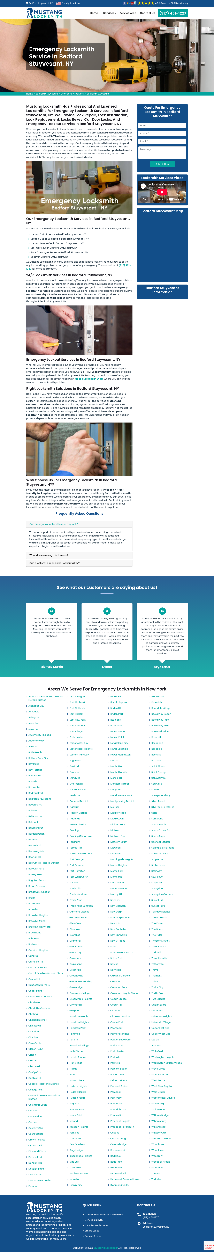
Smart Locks (92, 1230)
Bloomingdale (36, 851)
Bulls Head (34, 938)
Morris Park (116, 871)
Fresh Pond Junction (81, 906)
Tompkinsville (159, 958)
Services (109, 13)
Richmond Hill (118, 1173)
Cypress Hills (35, 1145)
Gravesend (75, 964)
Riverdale (156, 702)
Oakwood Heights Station (124, 993)
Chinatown (34, 1025)
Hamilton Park (77, 1028)
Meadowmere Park (121, 795)
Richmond (116, 1167)
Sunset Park (158, 906)
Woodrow (156, 1156)
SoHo (154, 813)
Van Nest (156, 1045)
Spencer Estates (160, 842)
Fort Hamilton (77, 871)
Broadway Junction (39, 892)
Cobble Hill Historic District (43, 1084)
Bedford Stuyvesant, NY (41, 3)
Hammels (74, 1034)
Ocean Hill (116, 1004)
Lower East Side (119, 749)
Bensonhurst (35, 828)
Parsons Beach (118, 1068)
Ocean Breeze (118, 999)
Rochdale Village (160, 708)
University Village (161, 1022)
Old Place (115, 1010)
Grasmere (75, 958)
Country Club (36, 1128)
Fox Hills (73, 882)
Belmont (33, 822)
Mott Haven (117, 882)
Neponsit (115, 900)
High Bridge (75, 1063)
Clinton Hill (34, 1066)
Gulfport (74, 1010)
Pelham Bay (117, 1074)
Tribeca (155, 981)
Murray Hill (116, 894)
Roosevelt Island (160, 731)
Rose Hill (156, 737)
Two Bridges (158, 999)
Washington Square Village (166, 1063)
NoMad (114, 964)
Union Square (158, 1004)
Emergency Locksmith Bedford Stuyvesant (85, 93)
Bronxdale (34, 903)
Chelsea (33, 1014)
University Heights (161, 1016)
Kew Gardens (77, 1144)
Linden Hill (115, 708)
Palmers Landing (119, 1034)
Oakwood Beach (119, 987)
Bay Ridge (33, 764)
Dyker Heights (77, 696)
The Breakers (159, 917)
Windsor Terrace (161, 1138)
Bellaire (32, 810)
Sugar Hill (156, 882)
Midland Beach (118, 824)
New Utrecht (117, 940)
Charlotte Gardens (39, 1008)
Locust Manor (118, 731)
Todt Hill (156, 952)
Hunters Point (77, 1109)
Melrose (115, 807)
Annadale (33, 711)
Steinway (156, 871)
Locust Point (117, 737)
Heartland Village (79, 1045)
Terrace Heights (160, 911)
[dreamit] (44, 13)
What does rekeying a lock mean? (48, 555)
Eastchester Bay (78, 743)
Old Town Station (120, 1016)
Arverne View (36, 740)
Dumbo (32, 1186)
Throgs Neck (158, 946)
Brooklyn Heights (38, 915)
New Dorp (116, 911)
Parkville (115, 1063)
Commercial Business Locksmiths (104, 1214)
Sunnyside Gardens (162, 894)
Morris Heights (118, 865)
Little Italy (115, 719)
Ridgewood (157, 696)
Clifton (32, 1054)
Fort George (76, 859)
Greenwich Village (79, 993)
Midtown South (118, 842)
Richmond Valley (119, 1185)
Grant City (75, 952)
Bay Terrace (35, 769)
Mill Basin (115, 853)
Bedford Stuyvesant (47, 93)
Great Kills (75, 970)
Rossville (156, 754)
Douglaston (34, 1174)
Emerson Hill (76, 783)
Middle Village (118, 813)
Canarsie (33, 956)
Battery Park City (38, 758)
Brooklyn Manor (37, 921)
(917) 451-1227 (172, 13)
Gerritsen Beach (78, 917)
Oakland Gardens (120, 975)
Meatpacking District (122, 801)
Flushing (74, 830)
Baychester (35, 775)
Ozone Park (117, 1022)
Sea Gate (156, 783)
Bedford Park (35, 793)
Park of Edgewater (121, 1039)
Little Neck (116, 725)
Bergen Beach (36, 833)
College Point (36, 1089)
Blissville (33, 839)
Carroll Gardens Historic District (46, 973)
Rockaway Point (160, 725)
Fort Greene (76, 865)
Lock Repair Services (96, 1225)
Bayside (32, 781)
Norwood (115, 970)
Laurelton (74, 1179)
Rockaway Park (160, 719)
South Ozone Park (161, 830)
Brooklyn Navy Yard (39, 926)
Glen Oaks (75, 923)
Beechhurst (35, 804)
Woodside (157, 1167)
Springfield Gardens (162, 847)
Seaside (155, 789)
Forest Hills (75, 847)
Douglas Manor (37, 1168)
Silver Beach (158, 801)
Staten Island (158, 865)
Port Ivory (116, 1097)
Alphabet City (36, 705)
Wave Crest (158, 1068)
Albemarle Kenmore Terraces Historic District (45, 698)
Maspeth (115, 789)
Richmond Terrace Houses (125, 1179)
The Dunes (157, 923)
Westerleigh (158, 1103)
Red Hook (115, 1156)
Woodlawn (157, 1150)
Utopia (155, 1039)
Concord (33, 1110)
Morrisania (116, 876)
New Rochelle (118, 929)
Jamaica (74, 1132)
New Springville (119, 935)
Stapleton (157, 859)
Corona (32, 1122)
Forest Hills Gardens (80, 853)
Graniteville (76, 946)
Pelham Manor (118, 1080)
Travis (154, 970)
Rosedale (156, 749)
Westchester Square (163, 1097)
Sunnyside (157, 888)
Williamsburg (158, 1121)
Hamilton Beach (78, 1016)
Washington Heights (162, 1057)
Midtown (115, 830)
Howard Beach (77, 1080)
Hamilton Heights (79, 1022)
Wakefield (157, 1051)
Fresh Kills (75, 888)
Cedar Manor (36, 990)
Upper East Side (160, 1028)
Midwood (115, 847)
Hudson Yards (77, 1097)
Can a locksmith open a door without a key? (54, 563)
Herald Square (77, 1057)
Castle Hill (34, 979)
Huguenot (75, 1103)
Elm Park (74, 766)
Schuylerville (158, 778)
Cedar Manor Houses (40, 996)
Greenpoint (76, 975)
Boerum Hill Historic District (43, 863)
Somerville (157, 818)
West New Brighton (162, 1086)
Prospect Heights (120, 1121)
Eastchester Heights (81, 749)
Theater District (160, 940)
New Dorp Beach (120, 917)
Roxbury (156, 760)
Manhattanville (119, 772)
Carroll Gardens (37, 967)
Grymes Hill (75, 1004)
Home (94, 13)
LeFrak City (75, 1185)
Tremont (156, 975)
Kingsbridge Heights (80, 1156)
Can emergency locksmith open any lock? (53, 524)
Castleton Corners (39, 985)
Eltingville (74, 778)
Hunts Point (75, 1115)
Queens (114, 1132)
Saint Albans (158, 766)
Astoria (32, 746)
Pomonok (115, 1092)
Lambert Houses (78, 1173)
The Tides (156, 935)
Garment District (79, 911)
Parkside (115, 1057)
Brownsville (34, 932)
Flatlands (74, 818)
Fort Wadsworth (78, 876)
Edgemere (75, 760)
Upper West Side (160, 1034)
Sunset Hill (157, 900)
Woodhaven (158, 1144)
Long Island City (119, 743)
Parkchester (117, 1051)
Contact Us (147, 13)
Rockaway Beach (161, 714)
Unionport (157, 1010)
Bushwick (33, 944)
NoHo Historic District (122, 952)
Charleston (34, 1002)
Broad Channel (36, 886)
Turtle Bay (157, 993)
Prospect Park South (122, 1127)
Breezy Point (35, 874)
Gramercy (75, 940)
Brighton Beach (37, 880)
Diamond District (38, 1151)
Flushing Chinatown (80, 836)
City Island (34, 1031)
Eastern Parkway (79, 754)
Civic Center (35, 1043)
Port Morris (116, 1103)
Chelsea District (37, 1020)
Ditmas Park (35, 1157)
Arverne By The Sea (39, 735)
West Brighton (159, 1074)
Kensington (75, 1138)
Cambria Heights (38, 950)
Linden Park (116, 714)
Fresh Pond (75, 900)
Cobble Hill (34, 1078)
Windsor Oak (158, 1132)
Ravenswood (117, 1150)
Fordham (74, 842)
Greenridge (76, 987)
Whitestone (158, 1109)
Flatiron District (78, 813)
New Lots (115, 923)
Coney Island (35, 1116)
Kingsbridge (76, 1150)
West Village (158, 1092)
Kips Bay (74, 1161)
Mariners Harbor (119, 783)
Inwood (73, 1121)
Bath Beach (35, 752)
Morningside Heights (121, 859)
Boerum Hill (34, 857)
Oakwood (115, 981)
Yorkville (156, 1179)
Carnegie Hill (35, 961)
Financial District (78, 801)
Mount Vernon (118, 888)
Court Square (36, 1134)
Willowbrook (158, 1127)
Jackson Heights (78, 1127)
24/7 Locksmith (94, 1220)
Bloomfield (34, 845)
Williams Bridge (160, 1115)
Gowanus (74, 935)
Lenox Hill (115, 696)
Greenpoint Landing (80, 981)
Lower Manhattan (120, 754)
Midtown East (118, 836)
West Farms (158, 1080)
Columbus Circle (37, 1104)
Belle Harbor (35, 816)
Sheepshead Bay (160, 795)
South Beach (158, 824)
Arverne (33, 729)
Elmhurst (74, 772)
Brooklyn (33, 909)
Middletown (117, 818)
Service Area (128, 13)
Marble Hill (116, 778)
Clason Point (35, 1049)
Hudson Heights (78, 1086)
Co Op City (34, 1072)
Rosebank (157, 743)
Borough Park (36, 868)
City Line (33, 1037)
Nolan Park (116, 958)
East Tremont (77, 725)
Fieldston (74, 795)
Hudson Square (77, 1092)
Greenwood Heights (80, 999)
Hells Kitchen (76, 1051)
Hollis (72, 1074)
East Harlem (76, 714)
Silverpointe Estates (162, 807)
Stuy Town (157, 876)
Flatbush (74, 807)
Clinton (32, 1060)
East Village (76, 731)
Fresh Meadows (78, 894)
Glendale (74, 929)
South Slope (158, 836)
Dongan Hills (35, 1163)
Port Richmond (118, 1109)
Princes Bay (117, 1115)
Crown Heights (36, 1139)
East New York (77, 719)
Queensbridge (118, 1144)
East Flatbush (77, 708)
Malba (113, 760)
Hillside (73, 1068)
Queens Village (118, 1138)
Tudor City (157, 987)
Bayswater (34, 787)
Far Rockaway (77, 789)
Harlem (73, 1039)
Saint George (158, 772)
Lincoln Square (118, 702)
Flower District (77, 824)
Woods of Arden (160, 1161)
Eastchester (76, 737)
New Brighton (118, 906)
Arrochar (33, 723)
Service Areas (93, 1236)
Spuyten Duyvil (159, 853)
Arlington (33, 717)
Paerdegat (116, 1028)
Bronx (31, 897)
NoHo (113, 946)
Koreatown (75, 1167)
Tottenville (157, 964)
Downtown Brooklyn (39, 1180)
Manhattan (116, 766)
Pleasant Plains (119, 1086)
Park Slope (116, 1045)
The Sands (157, 929)
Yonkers (156, 1173)
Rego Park (116, 1161)
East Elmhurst (77, 702)
